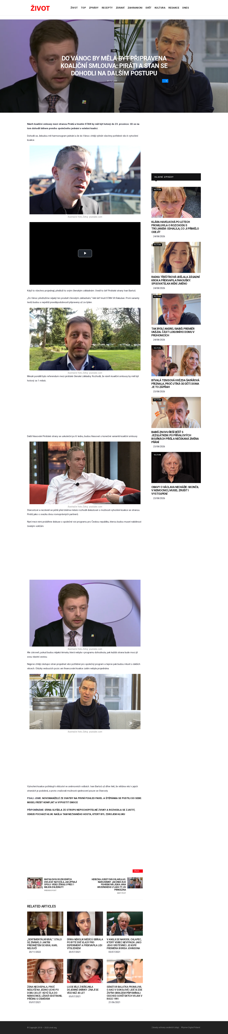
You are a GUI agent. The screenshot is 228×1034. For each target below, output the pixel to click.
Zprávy (94, 7)
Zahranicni (135, 7)
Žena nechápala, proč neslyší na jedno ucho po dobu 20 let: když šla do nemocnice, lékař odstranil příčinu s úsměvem (44, 992)
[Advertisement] (85, 408)
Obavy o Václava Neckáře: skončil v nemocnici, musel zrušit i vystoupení (175, 490)
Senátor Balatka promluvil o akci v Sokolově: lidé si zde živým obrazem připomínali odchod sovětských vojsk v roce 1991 (124, 992)
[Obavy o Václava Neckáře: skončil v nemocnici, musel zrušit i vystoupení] (176, 467)
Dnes (185, 7)
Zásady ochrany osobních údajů (165, 1027)
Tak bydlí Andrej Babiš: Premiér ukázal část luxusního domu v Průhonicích (172, 332)
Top (83, 7)
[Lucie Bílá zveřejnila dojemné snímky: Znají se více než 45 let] (85, 971)
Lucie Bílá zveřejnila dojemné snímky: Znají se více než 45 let (82, 989)
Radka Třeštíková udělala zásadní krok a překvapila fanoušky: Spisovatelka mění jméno (175, 280)
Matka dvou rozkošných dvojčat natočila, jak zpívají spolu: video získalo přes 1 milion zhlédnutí (60, 884)
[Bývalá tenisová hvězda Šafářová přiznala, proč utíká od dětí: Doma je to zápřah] (176, 360)
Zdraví (120, 7)
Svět (148, 7)
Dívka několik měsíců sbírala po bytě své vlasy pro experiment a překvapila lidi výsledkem (85, 944)
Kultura (160, 7)
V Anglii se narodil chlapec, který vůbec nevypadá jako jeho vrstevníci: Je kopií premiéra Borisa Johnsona (124, 944)
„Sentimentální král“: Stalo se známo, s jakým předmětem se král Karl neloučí (44, 944)
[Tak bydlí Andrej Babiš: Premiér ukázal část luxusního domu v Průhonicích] (176, 309)
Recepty (107, 7)
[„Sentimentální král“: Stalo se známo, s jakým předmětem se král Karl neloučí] (45, 924)
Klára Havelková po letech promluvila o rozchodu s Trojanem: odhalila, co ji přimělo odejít (175, 227)
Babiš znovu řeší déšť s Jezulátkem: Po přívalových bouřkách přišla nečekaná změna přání (175, 437)
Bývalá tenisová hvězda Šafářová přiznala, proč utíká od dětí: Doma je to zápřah (175, 384)
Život (74, 7)
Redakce (173, 7)
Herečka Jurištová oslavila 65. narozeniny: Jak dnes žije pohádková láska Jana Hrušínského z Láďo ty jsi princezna (109, 886)
